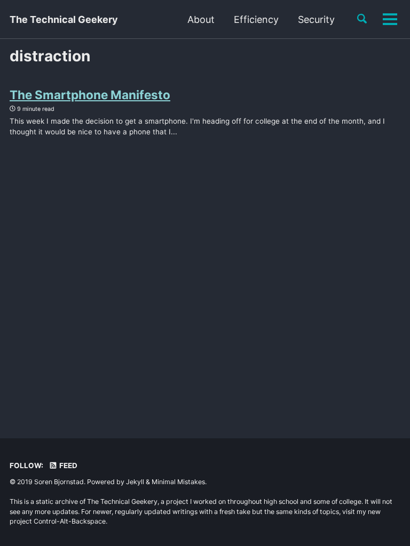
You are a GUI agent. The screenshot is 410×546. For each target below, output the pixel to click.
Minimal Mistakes (178, 482)
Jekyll (135, 482)
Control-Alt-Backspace (70, 521)
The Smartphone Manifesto (90, 94)
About (201, 19)
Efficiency (256, 19)
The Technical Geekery (64, 19)
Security (316, 19)
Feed (67, 465)
